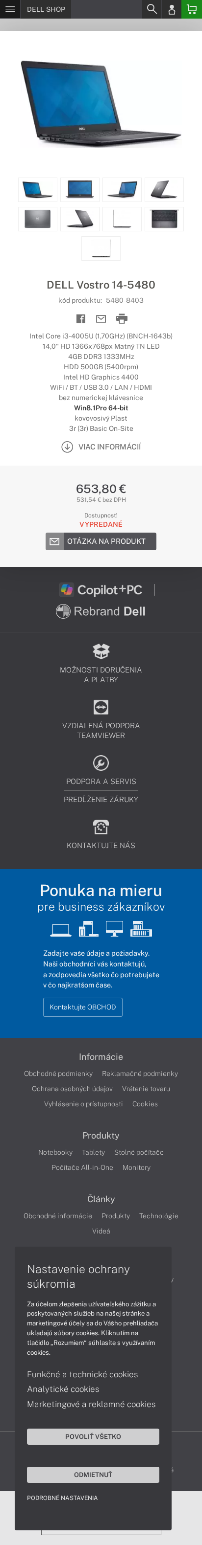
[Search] (151, 9)
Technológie (158, 1216)
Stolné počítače (139, 1152)
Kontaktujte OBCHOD (83, 1007)
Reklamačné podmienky (140, 1073)
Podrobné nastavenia (62, 1498)
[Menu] (10, 9)
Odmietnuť (93, 1474)
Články (101, 1199)
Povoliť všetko (93, 1436)
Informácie (101, 1056)
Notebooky (55, 1152)
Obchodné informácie (58, 1216)
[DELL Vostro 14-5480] (101, 104)
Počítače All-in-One (82, 1167)
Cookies (145, 1104)
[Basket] (191, 9)
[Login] (171, 9)
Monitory (137, 1167)
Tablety (93, 1152)
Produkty (101, 1135)
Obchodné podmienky (58, 1073)
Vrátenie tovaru (146, 1089)
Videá (101, 1231)
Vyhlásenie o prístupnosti (83, 1104)
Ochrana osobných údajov (72, 1089)
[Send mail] (101, 319)
